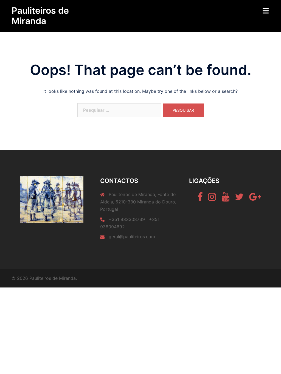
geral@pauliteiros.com (132, 236)
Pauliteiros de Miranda (40, 15)
